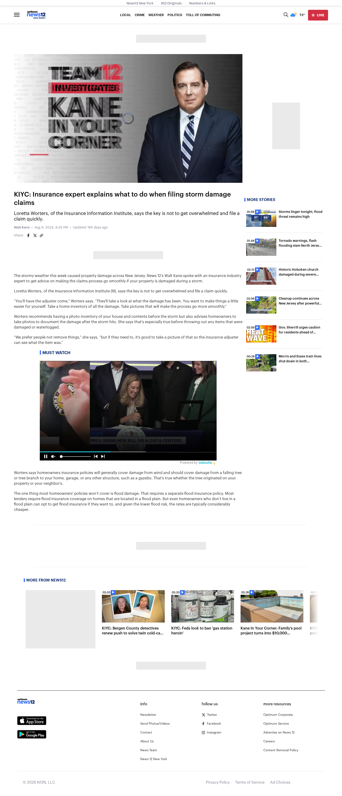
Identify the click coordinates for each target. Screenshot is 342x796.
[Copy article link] (41, 235)
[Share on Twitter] (35, 235)
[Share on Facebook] (28, 235)
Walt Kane (22, 227)
